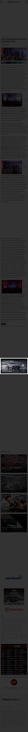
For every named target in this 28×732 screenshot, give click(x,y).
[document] (14, 366)
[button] (26, 359)
